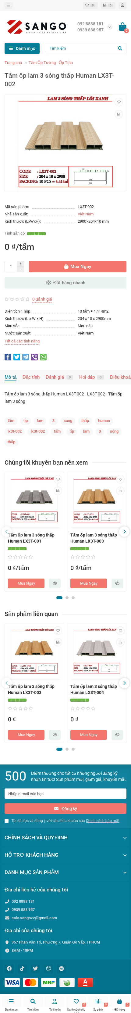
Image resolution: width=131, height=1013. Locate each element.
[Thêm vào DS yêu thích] (119, 102)
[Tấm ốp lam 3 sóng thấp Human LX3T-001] (34, 500)
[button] (59, 597)
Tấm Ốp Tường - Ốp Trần (51, 62)
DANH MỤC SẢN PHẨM (32, 872)
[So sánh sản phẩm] (119, 114)
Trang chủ (13, 62)
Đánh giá (58, 377)
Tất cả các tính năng (22, 341)
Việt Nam (86, 214)
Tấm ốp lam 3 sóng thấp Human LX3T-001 (31, 538)
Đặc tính (31, 377)
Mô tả (10, 377)
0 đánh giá (42, 299)
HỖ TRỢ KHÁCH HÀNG (31, 855)
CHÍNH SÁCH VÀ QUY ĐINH (36, 837)
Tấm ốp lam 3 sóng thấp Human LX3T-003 (93, 538)
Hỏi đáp (90, 377)
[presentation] (7, 531)
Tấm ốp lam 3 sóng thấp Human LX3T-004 (93, 689)
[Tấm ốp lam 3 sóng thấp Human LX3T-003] (96, 500)
